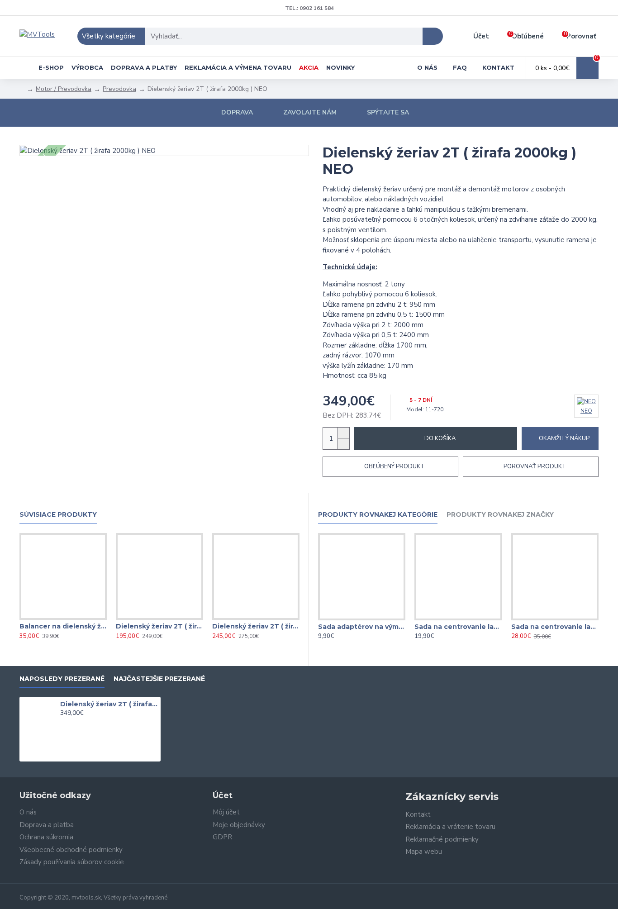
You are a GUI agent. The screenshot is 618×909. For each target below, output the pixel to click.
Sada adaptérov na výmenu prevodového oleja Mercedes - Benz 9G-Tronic (361, 627)
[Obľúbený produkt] (63, 618)
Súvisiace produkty (58, 515)
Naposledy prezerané (62, 679)
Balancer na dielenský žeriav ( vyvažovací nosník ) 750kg (63, 626)
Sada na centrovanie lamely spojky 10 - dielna (458, 627)
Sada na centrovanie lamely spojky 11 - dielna (555, 627)
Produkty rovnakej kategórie (377, 515)
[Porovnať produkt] (81, 618)
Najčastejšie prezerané (159, 679)
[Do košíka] (63, 723)
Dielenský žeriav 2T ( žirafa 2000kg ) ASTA (255, 626)
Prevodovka (119, 89)
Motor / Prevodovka (63, 89)
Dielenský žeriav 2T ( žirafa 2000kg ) (159, 626)
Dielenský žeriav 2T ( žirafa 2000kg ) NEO (109, 704)
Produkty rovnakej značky (500, 515)
